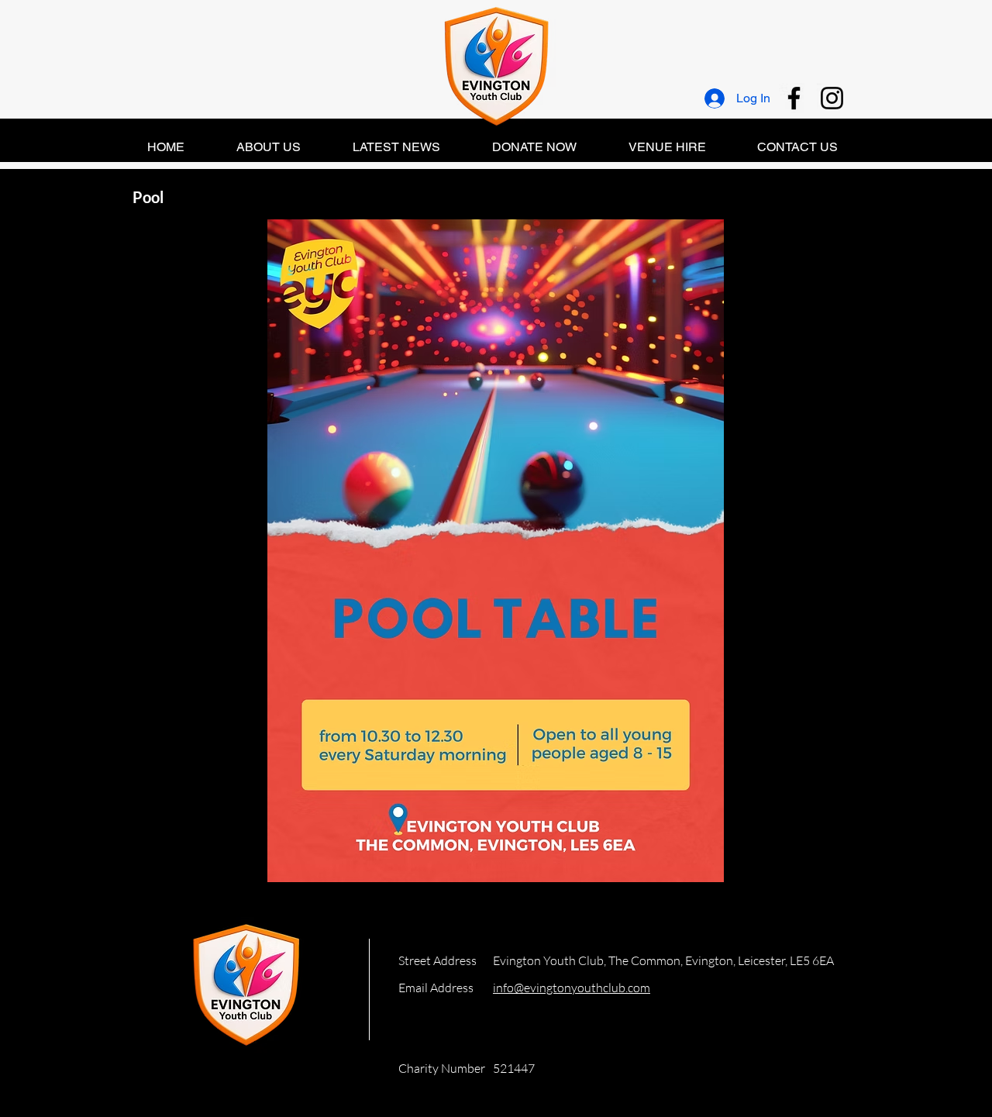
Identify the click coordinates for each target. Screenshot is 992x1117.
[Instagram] (832, 98)
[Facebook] (794, 98)
